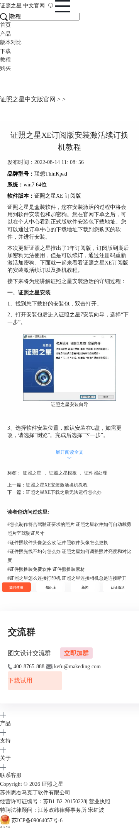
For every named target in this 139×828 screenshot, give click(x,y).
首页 (5, 25)
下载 (5, 51)
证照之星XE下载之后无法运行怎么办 (64, 492)
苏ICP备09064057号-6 (37, 821)
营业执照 (99, 801)
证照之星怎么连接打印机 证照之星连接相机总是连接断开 (67, 578)
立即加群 (76, 653)
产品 (5, 34)
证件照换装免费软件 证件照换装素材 (46, 569)
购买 (5, 68)
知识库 (51, 587)
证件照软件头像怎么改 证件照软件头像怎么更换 (57, 542)
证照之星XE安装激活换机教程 (57, 485)
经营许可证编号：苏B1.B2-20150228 (43, 801)
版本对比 (11, 42)
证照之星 (22, 6)
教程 (5, 60)
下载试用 (20, 680)
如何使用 (16, 587)
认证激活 (118, 587)
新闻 (84, 587)
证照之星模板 (63, 473)
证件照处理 (95, 473)
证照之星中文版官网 (28, 99)
